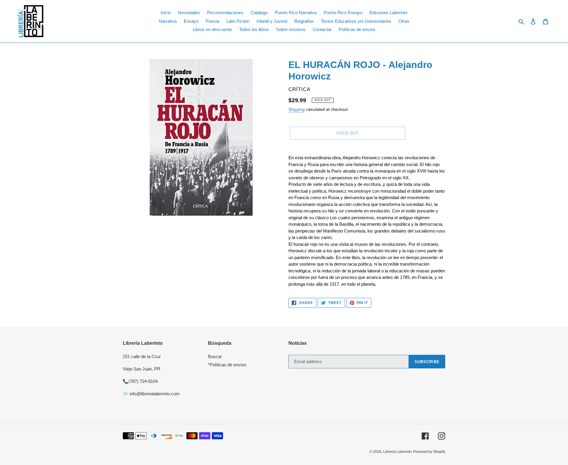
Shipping (296, 109)
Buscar (215, 356)
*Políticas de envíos (227, 364)
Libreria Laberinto (397, 452)
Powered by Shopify (429, 452)
